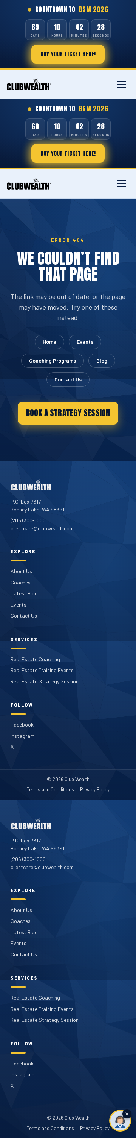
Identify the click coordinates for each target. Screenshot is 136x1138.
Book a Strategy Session (68, 413)
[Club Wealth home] (29, 84)
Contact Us (68, 379)
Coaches (21, 582)
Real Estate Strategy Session (45, 681)
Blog (101, 360)
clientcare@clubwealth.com (42, 528)
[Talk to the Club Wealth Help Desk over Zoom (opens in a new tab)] (120, 1120)
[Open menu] (121, 84)
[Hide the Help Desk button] (126, 1113)
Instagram (22, 736)
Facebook (22, 724)
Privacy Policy (95, 789)
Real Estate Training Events (42, 670)
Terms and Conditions (50, 789)
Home (49, 341)
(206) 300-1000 (28, 520)
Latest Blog (24, 593)
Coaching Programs (52, 360)
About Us (21, 571)
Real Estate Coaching (35, 659)
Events (85, 341)
